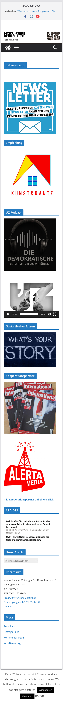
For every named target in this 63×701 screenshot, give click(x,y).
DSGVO (8, 606)
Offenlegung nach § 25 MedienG (22, 602)
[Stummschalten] (49, 314)
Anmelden (9, 626)
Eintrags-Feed (11, 631)
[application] (31, 297)
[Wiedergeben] (8, 314)
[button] (31, 297)
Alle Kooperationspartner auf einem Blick (29, 499)
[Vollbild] (55, 314)
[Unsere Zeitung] (31, 32)
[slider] (29, 314)
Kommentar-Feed (14, 637)
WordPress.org (12, 643)
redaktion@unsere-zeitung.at (20, 597)
